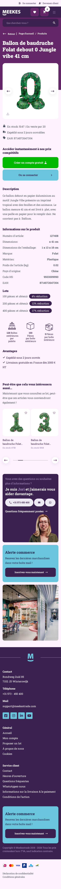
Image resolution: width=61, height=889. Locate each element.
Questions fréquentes (16, 781)
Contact (7, 770)
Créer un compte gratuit (28, 162)
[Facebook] (6, 715)
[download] (8, 114)
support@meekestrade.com (19, 706)
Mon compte (10, 738)
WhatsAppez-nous (14, 786)
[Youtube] (29, 715)
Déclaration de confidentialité (18, 873)
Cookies (7, 753)
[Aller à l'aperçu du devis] (34, 12)
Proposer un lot (12, 743)
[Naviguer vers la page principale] (31, 657)
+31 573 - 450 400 (13, 693)
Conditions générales (14, 876)
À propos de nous (13, 748)
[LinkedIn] (21, 715)
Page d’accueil (26, 33)
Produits (42, 33)
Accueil (7, 733)
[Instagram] (13, 715)
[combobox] (30, 23)
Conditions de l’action (16, 796)
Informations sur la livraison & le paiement (29, 791)
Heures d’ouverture (14, 776)
